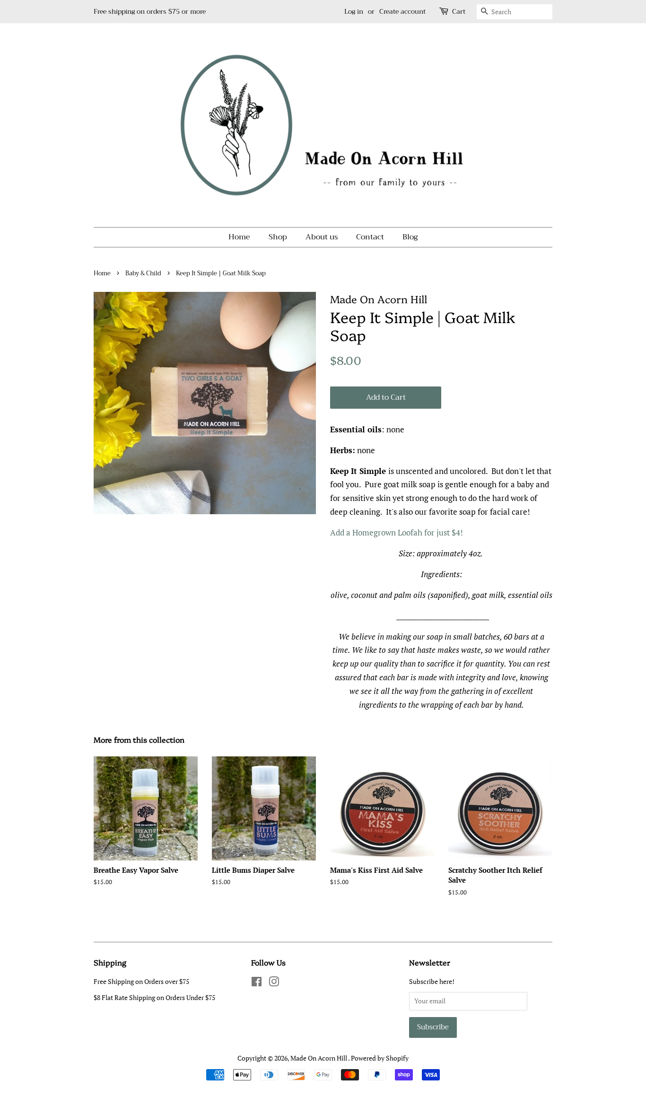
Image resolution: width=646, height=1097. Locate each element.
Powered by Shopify (380, 1057)
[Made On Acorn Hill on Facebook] (256, 983)
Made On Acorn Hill (319, 1057)
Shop (278, 237)
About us (322, 237)
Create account (402, 11)
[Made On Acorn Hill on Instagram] (274, 983)
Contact (370, 237)
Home (239, 237)
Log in (353, 11)
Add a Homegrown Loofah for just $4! (398, 532)
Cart (458, 11)
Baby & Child (143, 273)
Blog (410, 237)
